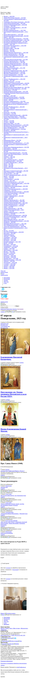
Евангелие (3, 309)
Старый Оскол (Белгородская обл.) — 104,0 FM (16, 191)
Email (2, 557)
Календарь (9, 309)
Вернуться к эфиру (6, 12)
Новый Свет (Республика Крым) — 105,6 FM (16, 154)
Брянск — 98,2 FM (8, 37)
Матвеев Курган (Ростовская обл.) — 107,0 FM (16, 125)
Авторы (6, 280)
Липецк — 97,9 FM (9, 120)
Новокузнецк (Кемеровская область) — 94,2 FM (16, 147)
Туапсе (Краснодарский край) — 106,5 (14, 209)
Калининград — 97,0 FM (10, 90)
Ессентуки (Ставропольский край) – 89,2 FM (15, 70)
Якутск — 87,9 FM (9, 230)
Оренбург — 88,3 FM (9, 157)
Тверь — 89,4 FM (8, 198)
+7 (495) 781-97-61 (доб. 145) (17, 635)
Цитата (7, 469)
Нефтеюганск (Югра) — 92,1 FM (12, 140)
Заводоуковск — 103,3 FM (10, 250)
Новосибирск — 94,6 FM (10, 148)
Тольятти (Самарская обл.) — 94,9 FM (14, 205)
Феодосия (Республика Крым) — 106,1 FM (15, 216)
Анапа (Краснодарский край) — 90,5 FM (14, 23)
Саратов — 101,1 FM (9, 180)
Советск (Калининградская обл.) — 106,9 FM (16, 189)
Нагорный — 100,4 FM (10, 257)
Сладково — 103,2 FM (9, 264)
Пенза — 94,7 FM (8, 164)
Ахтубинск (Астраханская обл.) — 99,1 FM (15, 27)
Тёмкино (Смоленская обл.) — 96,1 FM (14, 200)
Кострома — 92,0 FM (9, 108)
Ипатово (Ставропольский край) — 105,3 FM (16, 84)
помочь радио (4, 272)
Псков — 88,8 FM (8, 166)
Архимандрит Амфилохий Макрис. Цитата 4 (12, 471)
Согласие (8, 567)
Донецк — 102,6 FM (9, 66)
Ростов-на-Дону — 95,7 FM (11, 173)
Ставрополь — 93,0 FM (10, 190)
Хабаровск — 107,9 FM (10, 218)
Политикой (15, 569)
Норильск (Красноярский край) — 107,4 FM (15, 152)
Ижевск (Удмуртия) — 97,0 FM (12, 81)
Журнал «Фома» (5, 628)
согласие (8, 578)
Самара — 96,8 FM (9, 177)
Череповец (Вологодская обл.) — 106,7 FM (15, 223)
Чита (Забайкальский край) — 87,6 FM (14, 225)
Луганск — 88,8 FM (9, 122)
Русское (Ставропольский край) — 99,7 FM (15, 175)
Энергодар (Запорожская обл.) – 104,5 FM (15, 226)
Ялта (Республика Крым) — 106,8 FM (14, 232)
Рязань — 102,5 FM (9, 176)
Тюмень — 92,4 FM (9, 211)
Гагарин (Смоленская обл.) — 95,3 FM (14, 55)
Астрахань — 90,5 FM (9, 26)
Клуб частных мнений (11, 520)
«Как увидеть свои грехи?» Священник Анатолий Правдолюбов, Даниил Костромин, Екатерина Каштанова (14, 523)
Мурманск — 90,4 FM (9, 130)
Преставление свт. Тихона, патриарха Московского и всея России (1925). (13, 394)
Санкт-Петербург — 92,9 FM (11, 179)
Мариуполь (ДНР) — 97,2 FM (11, 123)
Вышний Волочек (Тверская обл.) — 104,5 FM (16, 52)
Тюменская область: (9, 235)
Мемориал (6, 624)
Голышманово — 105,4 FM (11, 246)
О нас (5, 283)
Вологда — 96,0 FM (9, 49)
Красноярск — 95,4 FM (10, 113)
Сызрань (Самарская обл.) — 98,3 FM (13, 196)
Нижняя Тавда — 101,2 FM (11, 258)
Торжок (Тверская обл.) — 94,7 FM (13, 208)
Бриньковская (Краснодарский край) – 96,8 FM (16, 36)
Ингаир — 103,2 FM (9, 251)
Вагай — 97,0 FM (8, 243)
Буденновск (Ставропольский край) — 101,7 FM (16, 40)
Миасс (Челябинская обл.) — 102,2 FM (14, 127)
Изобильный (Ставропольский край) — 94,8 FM (16, 83)
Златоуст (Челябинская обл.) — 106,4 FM (14, 79)
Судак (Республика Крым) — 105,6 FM (14, 193)
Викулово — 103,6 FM (10, 244)
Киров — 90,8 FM (8, 100)
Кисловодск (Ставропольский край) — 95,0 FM (16, 102)
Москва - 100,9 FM (5, 13)
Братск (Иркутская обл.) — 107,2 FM (13, 34)
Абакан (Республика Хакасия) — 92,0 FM (15, 17)
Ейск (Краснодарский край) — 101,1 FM (14, 68)
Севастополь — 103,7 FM (10, 184)
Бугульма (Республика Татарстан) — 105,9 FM (16, 38)
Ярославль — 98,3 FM (9, 233)
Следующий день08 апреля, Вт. (5, 327)
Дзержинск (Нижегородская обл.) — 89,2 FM (15, 63)
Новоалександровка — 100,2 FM (12, 260)
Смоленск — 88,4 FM (9, 187)
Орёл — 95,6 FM (8, 158)
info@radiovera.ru (5, 635)
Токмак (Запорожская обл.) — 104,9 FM (14, 204)
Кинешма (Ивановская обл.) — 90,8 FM (14, 98)
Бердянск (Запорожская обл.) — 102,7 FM (15, 30)
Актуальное (20, 309)
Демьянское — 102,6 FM (10, 247)
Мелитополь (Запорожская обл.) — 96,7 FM (15, 126)
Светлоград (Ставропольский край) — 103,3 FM (16, 183)
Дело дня (3, 271)
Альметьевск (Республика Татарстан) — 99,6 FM (16, 22)
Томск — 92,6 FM (8, 207)
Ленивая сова (4, 487)
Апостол (14, 309)
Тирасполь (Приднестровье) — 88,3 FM (14, 201)
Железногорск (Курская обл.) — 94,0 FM (14, 72)
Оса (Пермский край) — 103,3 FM (13, 161)
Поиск (17, 306)
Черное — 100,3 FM (9, 267)
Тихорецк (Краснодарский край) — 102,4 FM (15, 203)
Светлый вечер (9, 512)
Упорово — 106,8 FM (9, 265)
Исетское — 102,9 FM (9, 253)
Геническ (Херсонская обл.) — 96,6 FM (14, 61)
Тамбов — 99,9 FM (9, 197)
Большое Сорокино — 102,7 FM (12, 241)
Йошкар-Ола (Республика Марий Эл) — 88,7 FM (16, 87)
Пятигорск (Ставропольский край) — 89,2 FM (16, 171)
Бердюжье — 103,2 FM (10, 240)
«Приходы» (4, 629)
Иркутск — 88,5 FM (9, 86)
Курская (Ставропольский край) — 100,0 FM (15, 115)
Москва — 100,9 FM (9, 16)
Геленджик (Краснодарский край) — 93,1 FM (16, 59)
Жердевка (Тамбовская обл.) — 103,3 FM (14, 73)
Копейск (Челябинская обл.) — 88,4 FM (14, 107)
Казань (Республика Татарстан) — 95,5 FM (15, 88)
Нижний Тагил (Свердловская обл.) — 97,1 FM (16, 143)
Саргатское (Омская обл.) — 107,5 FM (14, 182)
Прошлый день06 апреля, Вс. (5, 324)
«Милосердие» (24, 628)
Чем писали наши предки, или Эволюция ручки (13, 495)
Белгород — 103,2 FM (9, 29)
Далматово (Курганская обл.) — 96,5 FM (14, 62)
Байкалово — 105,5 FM (10, 239)
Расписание (7, 279)
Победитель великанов (7, 533)
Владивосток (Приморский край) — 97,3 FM (15, 41)
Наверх (3, 613)
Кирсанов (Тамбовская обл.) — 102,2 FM (14, 101)
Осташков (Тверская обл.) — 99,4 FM (13, 162)
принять (3, 676)
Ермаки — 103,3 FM (9, 248)
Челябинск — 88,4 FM (9, 222)
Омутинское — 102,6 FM (10, 262)
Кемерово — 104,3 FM (9, 95)
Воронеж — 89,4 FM (9, 51)
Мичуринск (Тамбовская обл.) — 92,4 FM (15, 129)
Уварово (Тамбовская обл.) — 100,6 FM (14, 212)
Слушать (3, 362)
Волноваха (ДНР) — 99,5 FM (11, 48)
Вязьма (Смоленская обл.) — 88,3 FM (13, 54)
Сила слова (8, 494)
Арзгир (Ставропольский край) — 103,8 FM (15, 24)
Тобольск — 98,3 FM (9, 261)
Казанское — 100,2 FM (10, 255)
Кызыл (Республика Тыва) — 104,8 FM (14, 116)
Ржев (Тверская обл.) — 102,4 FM (12, 172)
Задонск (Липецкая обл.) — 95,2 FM (13, 75)
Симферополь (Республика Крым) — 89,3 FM (16, 186)
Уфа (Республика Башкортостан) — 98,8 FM (15, 215)
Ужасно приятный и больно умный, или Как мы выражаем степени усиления (12, 504)
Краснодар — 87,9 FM (9, 112)
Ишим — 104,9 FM (9, 254)
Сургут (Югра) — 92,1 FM (11, 194)
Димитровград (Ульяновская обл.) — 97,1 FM (16, 65)
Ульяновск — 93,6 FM (9, 214)
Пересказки (9, 485)
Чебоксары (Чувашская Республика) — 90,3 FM (16, 221)
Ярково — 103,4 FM (9, 268)
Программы (7, 277)
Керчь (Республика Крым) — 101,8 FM (14, 97)
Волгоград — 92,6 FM (9, 47)
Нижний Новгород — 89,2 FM (12, 141)
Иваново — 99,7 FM (9, 80)
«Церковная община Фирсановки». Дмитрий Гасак (14, 513)
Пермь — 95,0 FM (8, 165)
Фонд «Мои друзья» (14, 628)
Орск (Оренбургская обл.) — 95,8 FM (13, 159)
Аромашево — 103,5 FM (10, 237)
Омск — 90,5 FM (8, 155)
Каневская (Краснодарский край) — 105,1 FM (16, 91)
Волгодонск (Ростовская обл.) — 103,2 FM (15, 45)
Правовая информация (7, 661)
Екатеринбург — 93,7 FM (10, 69)
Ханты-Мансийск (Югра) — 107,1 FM (14, 219)
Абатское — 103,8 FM (9, 236)
